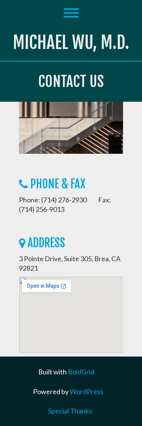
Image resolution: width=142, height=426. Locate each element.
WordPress (86, 391)
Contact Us (71, 81)
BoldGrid (81, 372)
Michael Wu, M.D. (71, 42)
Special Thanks (70, 411)
